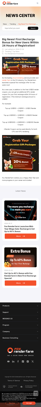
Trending (13, 24)
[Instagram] (28, 361)
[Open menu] (37, 3)
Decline (12, 403)
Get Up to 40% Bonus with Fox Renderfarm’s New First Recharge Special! (20, 275)
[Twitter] (33, 361)
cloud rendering (18, 78)
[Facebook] (18, 361)
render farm (6, 80)
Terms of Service (13, 381)
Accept (29, 403)
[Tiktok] (23, 361)
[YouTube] (8, 361)
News (5, 24)
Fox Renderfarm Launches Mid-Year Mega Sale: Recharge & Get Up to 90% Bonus (19, 228)
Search (33, 28)
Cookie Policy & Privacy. (20, 396)
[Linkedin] (13, 361)
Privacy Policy (29, 381)
